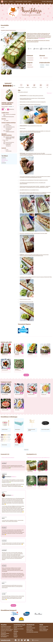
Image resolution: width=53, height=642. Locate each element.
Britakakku (16, 635)
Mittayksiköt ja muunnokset (6, 626)
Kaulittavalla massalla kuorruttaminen (5, 636)
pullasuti (3, 161)
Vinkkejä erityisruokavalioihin (6, 630)
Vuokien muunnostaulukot (5, 627)
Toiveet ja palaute (42, 627)
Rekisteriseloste (29, 629)
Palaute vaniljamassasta (43, 629)
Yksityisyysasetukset (43, 630)
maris (12, 495)
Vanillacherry (13, 476)
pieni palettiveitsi (5, 160)
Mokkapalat (16, 631)
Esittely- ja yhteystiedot (43, 626)
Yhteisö (25, 1)
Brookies (15, 633)
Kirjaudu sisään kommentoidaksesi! (8, 457)
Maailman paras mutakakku (19, 628)
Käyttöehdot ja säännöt (30, 627)
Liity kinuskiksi (29, 626)
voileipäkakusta (41, 38)
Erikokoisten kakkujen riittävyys (7, 629)
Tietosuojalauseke (29, 630)
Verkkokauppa (19, 1)
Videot (29, 1)
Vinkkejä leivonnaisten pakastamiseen (5, 634)
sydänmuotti (4, 158)
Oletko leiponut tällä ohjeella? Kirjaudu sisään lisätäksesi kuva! (38, 457)
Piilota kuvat (49, 93)
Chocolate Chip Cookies (18, 626)
